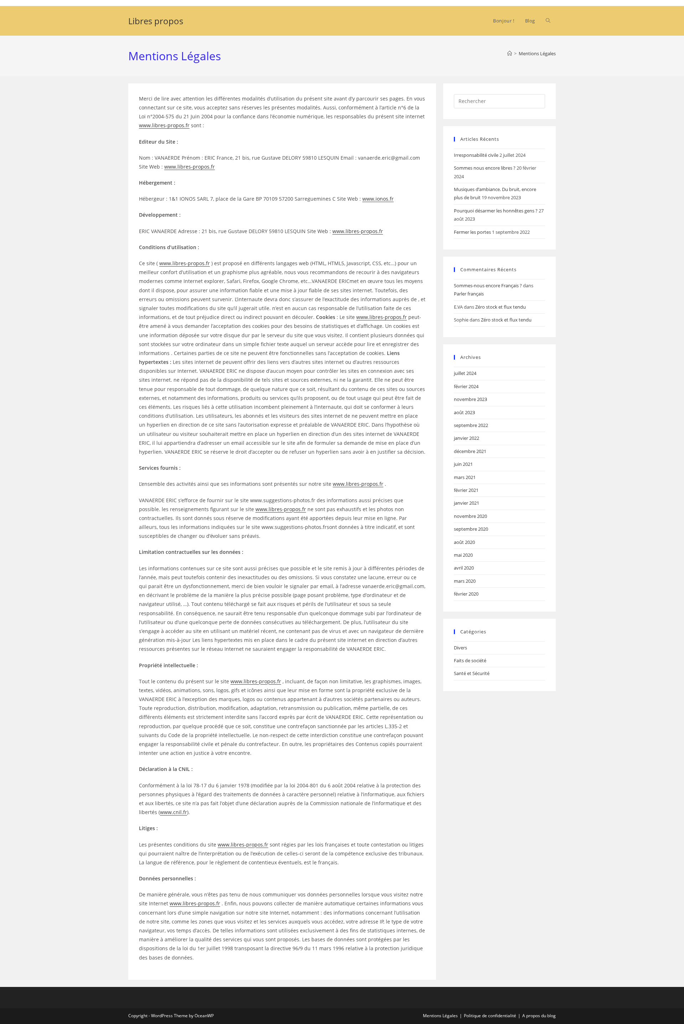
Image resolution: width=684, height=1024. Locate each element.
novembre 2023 (470, 399)
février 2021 (466, 490)
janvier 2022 (466, 438)
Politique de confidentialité (490, 1016)
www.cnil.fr (173, 812)
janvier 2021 (466, 503)
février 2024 (466, 386)
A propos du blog (539, 1016)
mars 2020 (465, 581)
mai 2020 (463, 555)
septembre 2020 (471, 529)
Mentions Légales (537, 53)
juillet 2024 (465, 373)
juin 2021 (463, 464)
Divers (460, 647)
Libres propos (155, 21)
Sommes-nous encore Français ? (488, 285)
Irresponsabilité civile (476, 155)
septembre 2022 (471, 425)
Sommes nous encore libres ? (484, 168)
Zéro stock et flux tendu (500, 307)
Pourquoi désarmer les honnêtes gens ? (496, 210)
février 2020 (466, 594)
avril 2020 (464, 568)
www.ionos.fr (378, 198)
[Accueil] (509, 53)
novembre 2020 (470, 516)
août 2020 (464, 542)
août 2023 (464, 412)
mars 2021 (465, 477)
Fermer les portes (472, 232)
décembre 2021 (470, 451)
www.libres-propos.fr (164, 125)
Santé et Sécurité (471, 673)
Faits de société (470, 660)
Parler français (469, 293)
